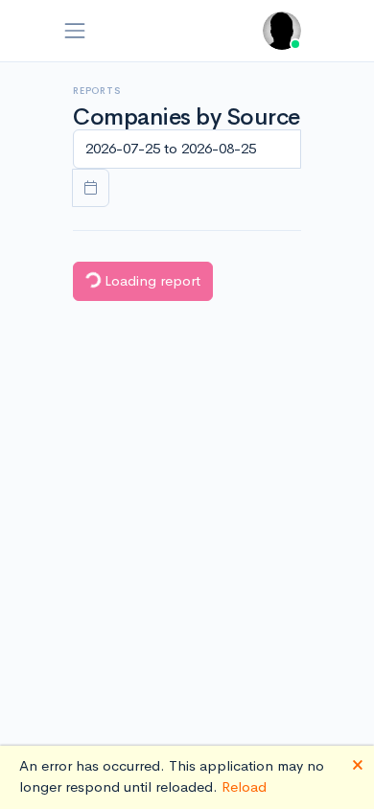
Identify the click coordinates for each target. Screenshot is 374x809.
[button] (282, 31)
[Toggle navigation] (74, 30)
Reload (244, 786)
